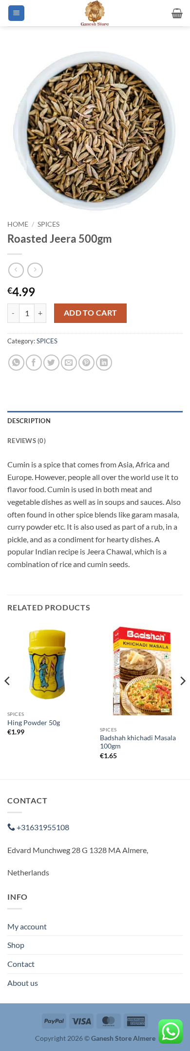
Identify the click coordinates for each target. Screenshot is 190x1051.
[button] (16, 13)
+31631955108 (42, 827)
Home (17, 224)
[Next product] (15, 270)
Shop (15, 944)
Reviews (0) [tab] (26, 441)
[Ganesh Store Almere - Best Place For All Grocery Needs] (95, 13)
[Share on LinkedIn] (104, 363)
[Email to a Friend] (69, 363)
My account (27, 926)
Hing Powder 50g (33, 723)
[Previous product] (34, 270)
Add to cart (90, 312)
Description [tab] (29, 421)
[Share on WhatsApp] (16, 363)
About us (22, 982)
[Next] (182, 700)
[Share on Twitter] (51, 363)
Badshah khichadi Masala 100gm (138, 742)
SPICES (48, 224)
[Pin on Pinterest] (86, 363)
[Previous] (8, 700)
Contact (21, 963)
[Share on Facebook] (34, 363)
